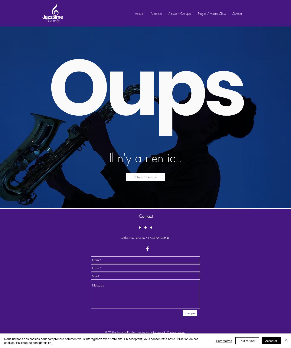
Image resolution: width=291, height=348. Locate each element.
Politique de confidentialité (33, 343)
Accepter (271, 341)
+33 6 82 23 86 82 (159, 238)
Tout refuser (247, 341)
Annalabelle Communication (169, 332)
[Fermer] (285, 341)
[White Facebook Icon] (147, 249)
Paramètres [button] (224, 341)
